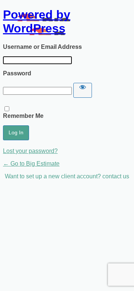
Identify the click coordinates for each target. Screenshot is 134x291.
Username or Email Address (42, 47)
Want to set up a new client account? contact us (67, 176)
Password (17, 73)
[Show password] (82, 90)
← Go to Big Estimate (31, 163)
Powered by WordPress (36, 21)
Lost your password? (30, 151)
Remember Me (23, 116)
